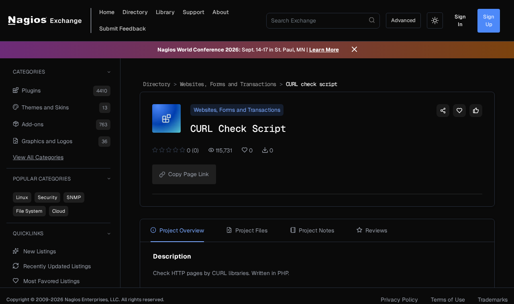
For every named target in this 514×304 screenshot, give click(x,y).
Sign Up (488, 20)
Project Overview (181, 230)
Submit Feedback (122, 28)
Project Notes (316, 230)
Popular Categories (42, 178)
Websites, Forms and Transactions (228, 84)
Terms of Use (448, 299)
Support (193, 12)
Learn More (324, 49)
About (220, 12)
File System (29, 211)
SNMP (74, 197)
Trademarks (493, 299)
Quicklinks (28, 233)
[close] (354, 50)
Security (47, 197)
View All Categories (38, 157)
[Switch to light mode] (435, 20)
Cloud (58, 211)
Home (106, 12)
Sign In (460, 20)
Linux (22, 197)
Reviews (376, 230)
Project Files (251, 230)
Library (165, 12)
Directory (135, 12)
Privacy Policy (399, 299)
